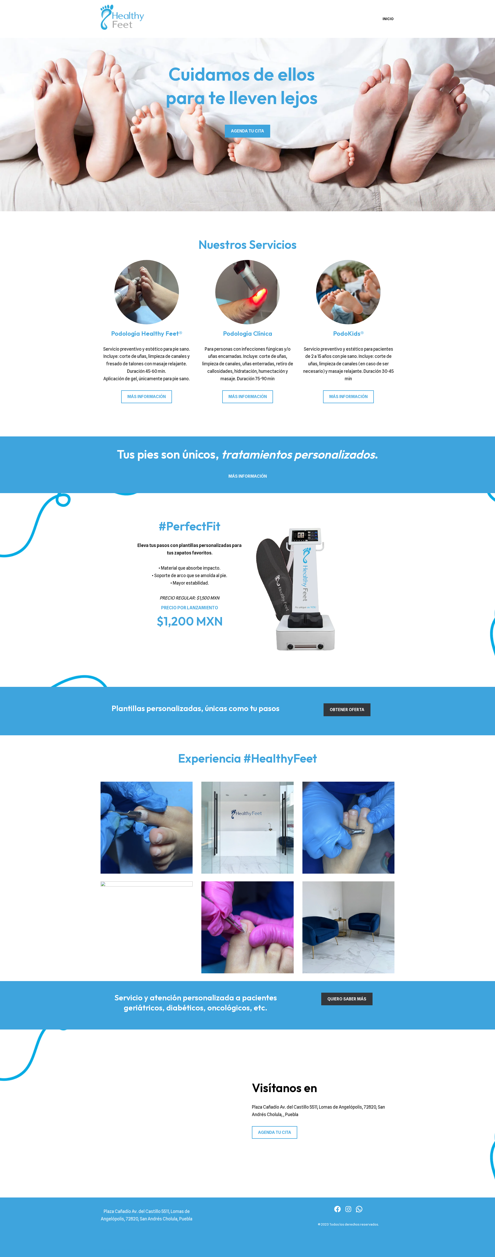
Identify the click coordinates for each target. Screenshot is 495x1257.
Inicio (388, 19)
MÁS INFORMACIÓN (146, 396)
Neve (106, 1250)
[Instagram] (348, 1209)
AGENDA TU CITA (247, 131)
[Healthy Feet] (124, 19)
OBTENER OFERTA (347, 709)
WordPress (149, 1250)
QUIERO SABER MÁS (346, 999)
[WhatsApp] (359, 1209)
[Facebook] (337, 1209)
